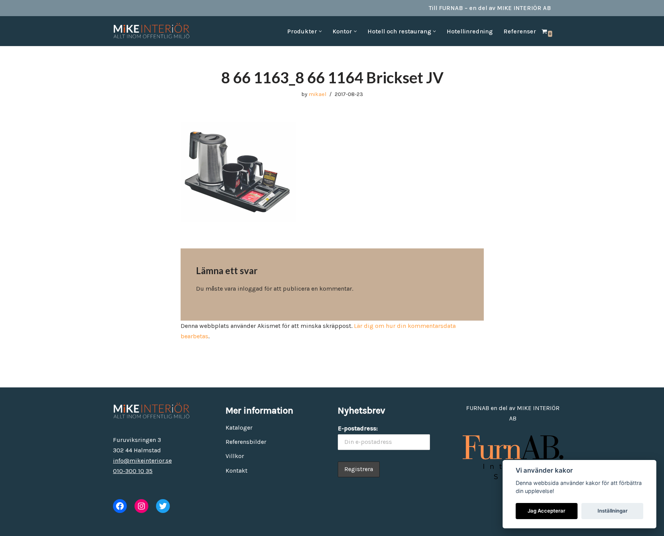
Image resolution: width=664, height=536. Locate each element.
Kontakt (236, 470)
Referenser (519, 31)
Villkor (235, 456)
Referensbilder (246, 441)
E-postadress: (358, 428)
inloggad (250, 288)
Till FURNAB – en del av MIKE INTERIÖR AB (490, 8)
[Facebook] (120, 506)
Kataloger (239, 427)
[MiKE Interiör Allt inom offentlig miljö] (151, 31)
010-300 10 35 (133, 471)
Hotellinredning (470, 31)
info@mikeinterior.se (142, 460)
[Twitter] (163, 506)
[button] (320, 31)
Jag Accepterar (546, 511)
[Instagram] (141, 506)
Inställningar (612, 511)
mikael (317, 94)
